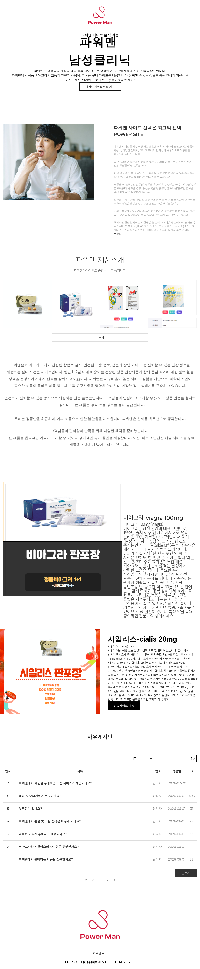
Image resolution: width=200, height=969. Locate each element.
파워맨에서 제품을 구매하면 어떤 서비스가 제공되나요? (55, 783)
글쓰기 (186, 873)
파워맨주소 (100, 953)
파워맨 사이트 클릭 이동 (100, 35)
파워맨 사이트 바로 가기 (100, 86)
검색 (193, 758)
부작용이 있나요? (30, 809)
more (117, 233)
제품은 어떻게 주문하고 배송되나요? (43, 834)
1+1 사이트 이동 (124, 706)
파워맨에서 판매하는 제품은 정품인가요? (46, 859)
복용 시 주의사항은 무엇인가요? (40, 796)
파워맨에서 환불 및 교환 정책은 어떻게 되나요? (50, 821)
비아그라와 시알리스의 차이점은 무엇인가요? (49, 847)
